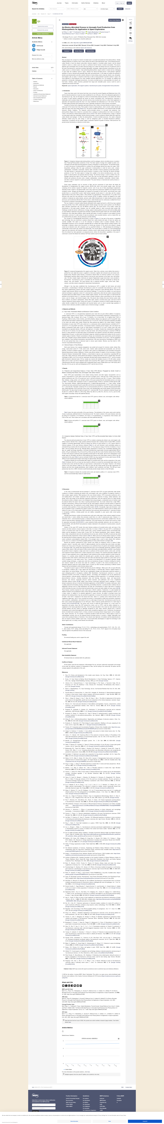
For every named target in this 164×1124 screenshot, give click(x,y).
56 (89, 573)
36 (119, 457)
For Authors (86, 1098)
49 (111, 540)
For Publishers (86, 1106)
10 (92, 113)
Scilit (82, 676)
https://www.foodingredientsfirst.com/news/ (88, 878)
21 (94, 216)
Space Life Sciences (86, 47)
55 (103, 569)
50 (71, 547)
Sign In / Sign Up (120, 3)
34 (96, 452)
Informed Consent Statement (40, 96)
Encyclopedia (103, 1108)
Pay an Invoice (69, 1100)
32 (97, 390)
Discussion (35, 88)
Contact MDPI (69, 1104)
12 (93, 196)
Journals (59, 3)
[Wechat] (75, 986)
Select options (36, 1105)
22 (90, 223)
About (103, 3)
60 (78, 603)
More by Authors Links (38, 59)
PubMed (93, 696)
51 (67, 549)
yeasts (95, 85)
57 (77, 581)
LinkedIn (119, 1098)
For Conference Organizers (89, 1110)
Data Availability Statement (39, 97)
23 (90, 228)
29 (119, 381)
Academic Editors (37, 42)
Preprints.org (103, 1102)
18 (117, 211)
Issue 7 (49, 14)
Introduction (36, 83)
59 (102, 583)
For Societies (86, 1108)
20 (93, 216)
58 (79, 581)
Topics (66, 3)
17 (108, 210)
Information (75, 3)
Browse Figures (79, 51)
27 (112, 289)
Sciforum (102, 1098)
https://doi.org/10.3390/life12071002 (82, 42)
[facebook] (72, 986)
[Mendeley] (81, 986)
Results (35, 87)
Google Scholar (70, 676)
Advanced (127, 9)
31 (71, 386)
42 (82, 520)
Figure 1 (82, 108)
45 (79, 522)
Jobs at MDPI (69, 1106)
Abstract (35, 81)
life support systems (83, 85)
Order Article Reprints (114, 20)
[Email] (63, 986)
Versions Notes (90, 51)
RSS (122, 1087)
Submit (129, 3)
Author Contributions (38, 90)
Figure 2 (97, 218)
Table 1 (65, 381)
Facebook (119, 1100)
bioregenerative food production (110, 85)
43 (83, 520)
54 (111, 549)
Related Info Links (37, 55)
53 (85, 549)
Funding (35, 92)
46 (81, 522)
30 (86, 385)
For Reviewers (86, 1100)
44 (78, 522)
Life (38, 14)
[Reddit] (78, 986)
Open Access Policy (71, 1102)
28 (80, 354)
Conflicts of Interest (37, 99)
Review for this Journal (42, 30)
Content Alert (128, 1087)
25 (119, 230)
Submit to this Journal (43, 26)
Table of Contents (37, 78)
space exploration (72, 85)
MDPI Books (103, 1100)
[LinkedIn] (69, 986)
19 (119, 211)
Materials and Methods (38, 85)
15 (99, 201)
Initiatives (95, 3)
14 (81, 199)
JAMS (101, 1110)
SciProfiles (102, 1106)
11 (95, 186)
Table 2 (66, 412)
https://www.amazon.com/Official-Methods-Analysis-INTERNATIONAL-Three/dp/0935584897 (96, 805)
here (70, 1022)
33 (101, 417)
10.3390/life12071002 (58, 14)
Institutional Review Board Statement (41, 94)
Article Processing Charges (72, 1098)
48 (112, 537)
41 (68, 513)
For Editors (85, 1102)
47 (82, 522)
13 (95, 196)
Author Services (85, 3)
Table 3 (64, 462)
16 (70, 204)
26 (110, 289)
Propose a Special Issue (43, 33)
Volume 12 (43, 14)
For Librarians (86, 1104)
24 (117, 230)
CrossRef (77, 676)
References (36, 101)
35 (117, 457)
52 (75, 549)
